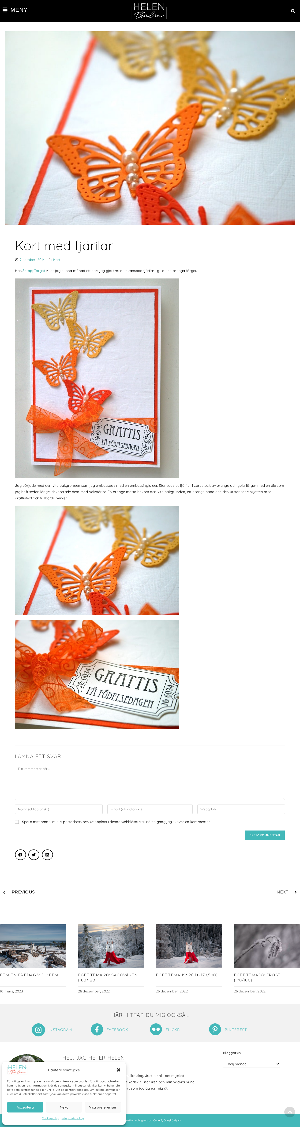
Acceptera (25, 1107)
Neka (64, 1107)
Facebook (117, 1029)
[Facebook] (97, 1029)
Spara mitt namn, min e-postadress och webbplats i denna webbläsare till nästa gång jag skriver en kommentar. (116, 822)
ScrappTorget (33, 270)
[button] (118, 1070)
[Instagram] (38, 1029)
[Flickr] (156, 1029)
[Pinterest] (215, 1029)
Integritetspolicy (73, 1118)
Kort (56, 259)
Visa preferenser (102, 1107)
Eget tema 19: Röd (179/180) (187, 975)
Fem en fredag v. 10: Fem (29, 975)
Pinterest (236, 1029)
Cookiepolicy (50, 1118)
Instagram (60, 1029)
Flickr (173, 1029)
